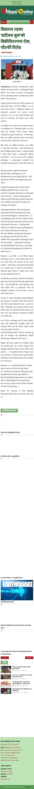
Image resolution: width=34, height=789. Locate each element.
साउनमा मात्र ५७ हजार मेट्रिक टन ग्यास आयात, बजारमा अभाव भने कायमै (22, 676)
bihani (19, 56)
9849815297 (27, 787)
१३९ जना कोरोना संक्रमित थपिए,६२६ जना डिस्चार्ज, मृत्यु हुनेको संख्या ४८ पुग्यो (6, 658)
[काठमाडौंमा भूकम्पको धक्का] (17, 590)
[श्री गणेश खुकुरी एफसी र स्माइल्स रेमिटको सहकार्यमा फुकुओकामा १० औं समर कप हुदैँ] (6, 684)
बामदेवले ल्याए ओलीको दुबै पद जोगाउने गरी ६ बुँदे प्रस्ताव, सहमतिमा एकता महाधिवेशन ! (29, 658)
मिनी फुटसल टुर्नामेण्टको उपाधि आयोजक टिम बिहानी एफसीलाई (21, 668)
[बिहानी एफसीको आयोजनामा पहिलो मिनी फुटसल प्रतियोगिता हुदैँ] (6, 691)
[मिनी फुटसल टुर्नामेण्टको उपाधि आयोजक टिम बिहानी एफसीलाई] (6, 669)
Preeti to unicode (17, 4)
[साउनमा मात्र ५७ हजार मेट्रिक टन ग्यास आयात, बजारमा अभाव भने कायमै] (6, 676)
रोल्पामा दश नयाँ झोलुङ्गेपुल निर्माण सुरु (10, 432)
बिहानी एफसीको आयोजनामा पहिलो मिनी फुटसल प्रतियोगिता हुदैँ (22, 690)
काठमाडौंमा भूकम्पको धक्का (7, 602)
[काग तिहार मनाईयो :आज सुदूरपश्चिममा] (17, 444)
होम (4, 22)
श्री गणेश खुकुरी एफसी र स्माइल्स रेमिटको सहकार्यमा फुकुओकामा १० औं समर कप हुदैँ (21, 683)
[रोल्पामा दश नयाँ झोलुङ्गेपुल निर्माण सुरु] (17, 422)
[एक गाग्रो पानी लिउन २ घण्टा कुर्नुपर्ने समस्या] (17, 517)
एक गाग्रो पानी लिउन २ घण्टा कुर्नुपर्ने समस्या (11, 578)
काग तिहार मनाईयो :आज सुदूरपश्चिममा (10, 456)
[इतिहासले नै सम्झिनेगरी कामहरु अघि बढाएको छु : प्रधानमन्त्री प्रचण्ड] (17, 613)
